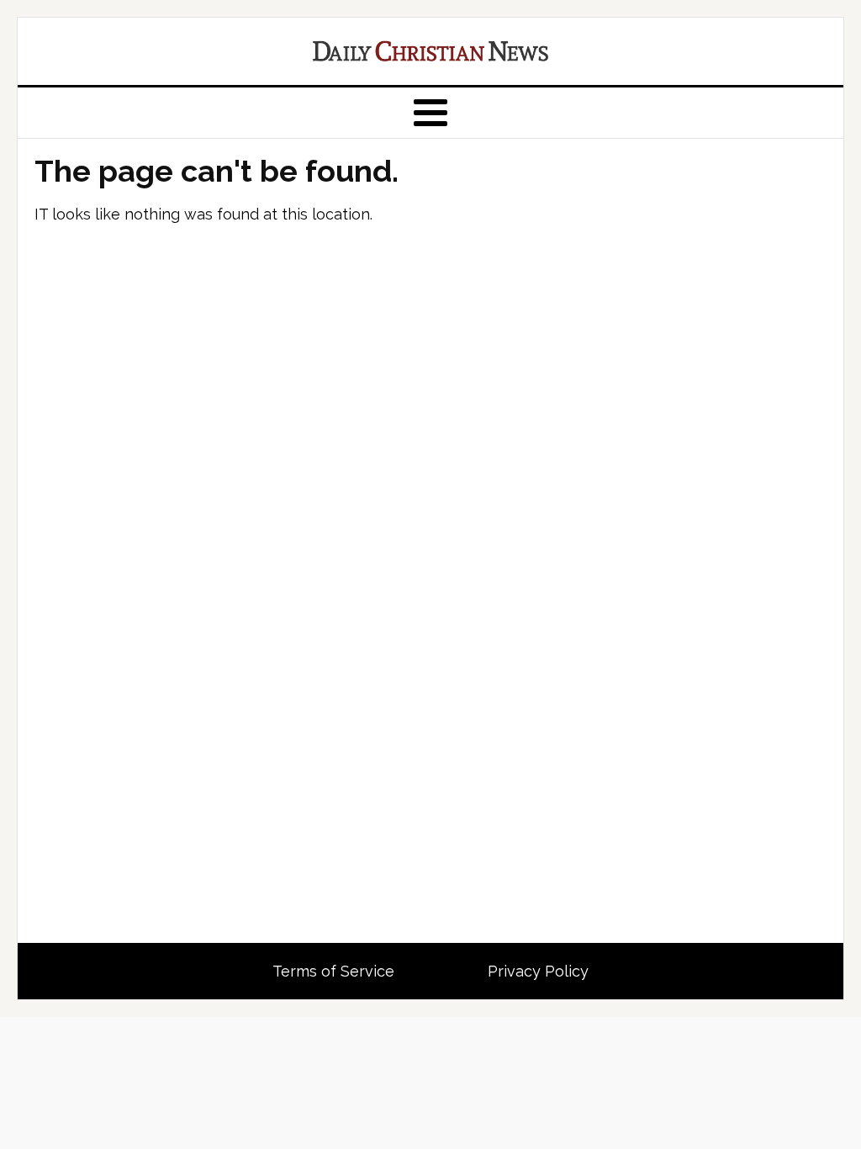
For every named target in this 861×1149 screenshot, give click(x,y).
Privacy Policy (538, 971)
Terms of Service (333, 971)
